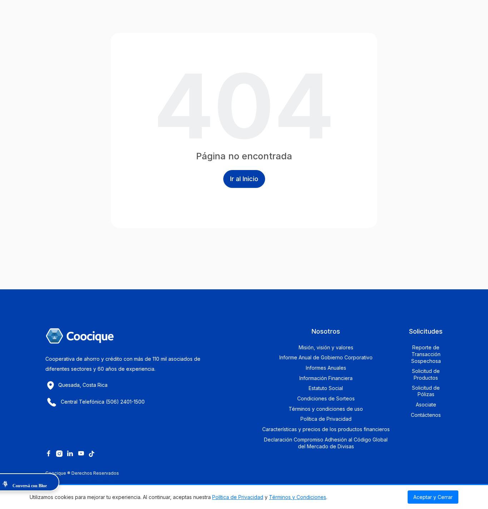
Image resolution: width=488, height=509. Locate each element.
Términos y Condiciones (297, 497)
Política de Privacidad (237, 497)
